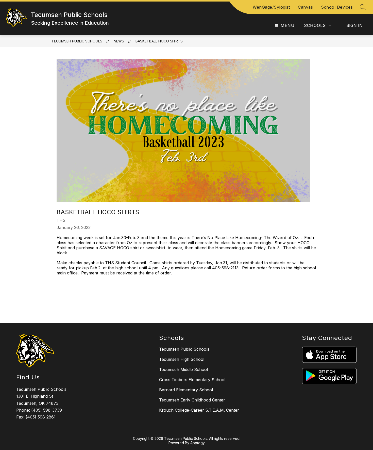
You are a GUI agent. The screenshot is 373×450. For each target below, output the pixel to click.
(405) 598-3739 (46, 410)
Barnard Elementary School (186, 389)
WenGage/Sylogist (271, 7)
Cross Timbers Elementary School (192, 379)
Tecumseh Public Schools (77, 41)
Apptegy (197, 443)
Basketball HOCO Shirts (159, 41)
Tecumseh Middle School (183, 369)
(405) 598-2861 (41, 417)
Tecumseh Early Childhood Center (192, 399)
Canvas (305, 7)
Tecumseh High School (181, 359)
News (119, 41)
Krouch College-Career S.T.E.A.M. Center (199, 410)
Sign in (354, 25)
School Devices (337, 7)
